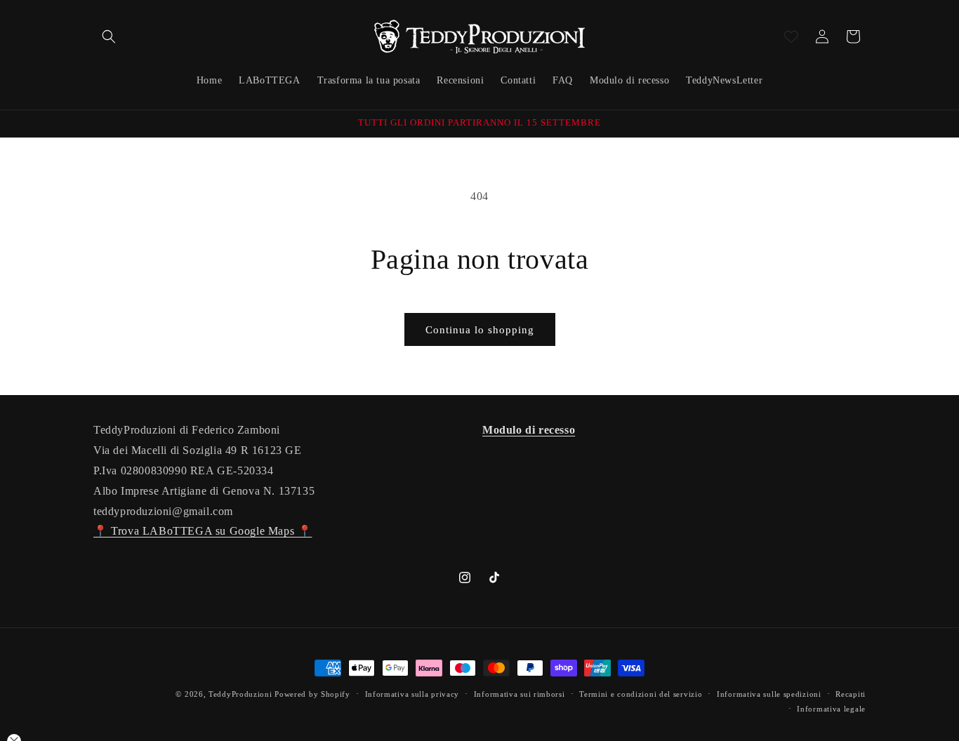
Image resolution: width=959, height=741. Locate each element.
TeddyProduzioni (240, 694)
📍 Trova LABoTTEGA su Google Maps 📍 (202, 531)
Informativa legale (831, 709)
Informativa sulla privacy (412, 694)
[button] (108, 36)
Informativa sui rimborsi (519, 694)
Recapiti (850, 694)
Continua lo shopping (479, 329)
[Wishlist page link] (791, 36)
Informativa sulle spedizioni (769, 694)
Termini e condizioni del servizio (640, 694)
